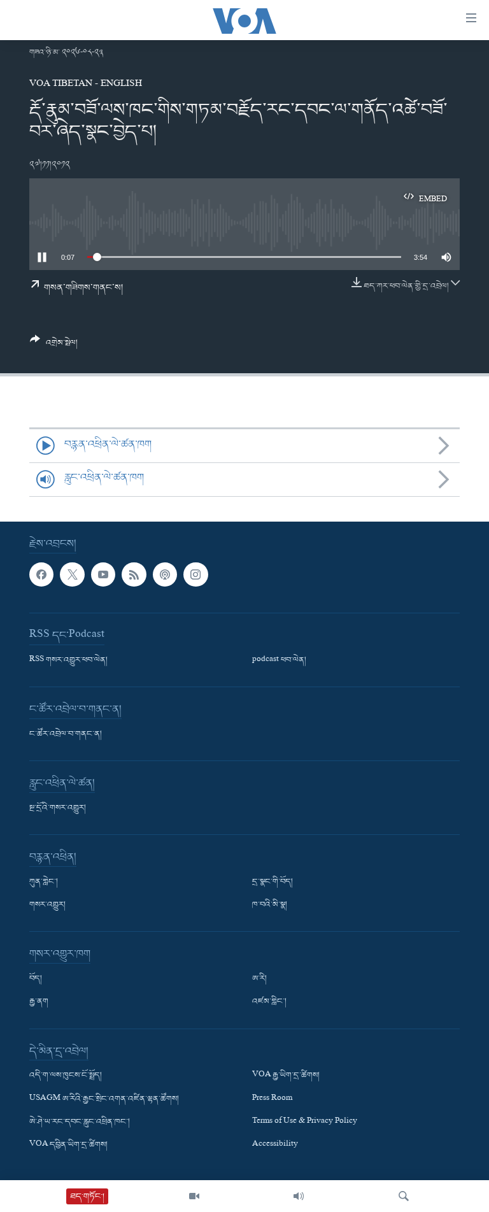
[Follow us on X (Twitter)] (72, 574)
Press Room (272, 1098)
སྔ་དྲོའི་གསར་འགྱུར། (57, 808)
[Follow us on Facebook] (41, 574)
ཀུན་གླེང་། (43, 882)
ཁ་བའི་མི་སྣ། (269, 905)
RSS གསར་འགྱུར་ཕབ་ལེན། (68, 660)
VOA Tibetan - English (85, 84)
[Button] (54, 346)
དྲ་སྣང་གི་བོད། (272, 882)
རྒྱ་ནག (38, 1001)
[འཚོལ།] (404, 1196)
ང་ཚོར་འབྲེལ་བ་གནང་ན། (65, 734)
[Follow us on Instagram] (195, 574)
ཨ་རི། (259, 979)
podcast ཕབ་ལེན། (279, 660)
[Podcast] (165, 574)
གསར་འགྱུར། (47, 905)
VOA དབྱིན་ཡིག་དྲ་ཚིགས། (68, 1145)
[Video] (194, 1196)
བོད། (35, 979)
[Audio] (299, 1196)
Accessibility (275, 1145)
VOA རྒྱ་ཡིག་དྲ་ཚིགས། (286, 1075)
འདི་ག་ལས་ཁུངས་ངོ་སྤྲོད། (65, 1075)
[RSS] (134, 574)
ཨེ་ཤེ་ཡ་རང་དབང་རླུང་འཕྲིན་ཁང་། (79, 1121)
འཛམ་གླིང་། (269, 1001)
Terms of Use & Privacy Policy (304, 1121)
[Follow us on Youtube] (103, 574)
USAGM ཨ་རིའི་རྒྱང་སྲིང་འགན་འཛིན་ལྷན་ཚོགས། (104, 1098)
